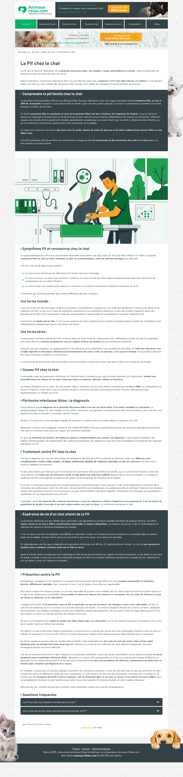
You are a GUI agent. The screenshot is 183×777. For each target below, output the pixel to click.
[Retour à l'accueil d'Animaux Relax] (35, 9)
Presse (76, 748)
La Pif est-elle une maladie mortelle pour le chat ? (49, 702)
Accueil (25, 24)
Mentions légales (101, 748)
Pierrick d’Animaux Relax (39, 724)
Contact (86, 748)
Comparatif (134, 24)
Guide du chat (91, 24)
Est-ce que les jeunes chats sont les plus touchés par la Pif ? (55, 710)
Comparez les (117, 37)
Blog (157, 24)
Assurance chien (47, 24)
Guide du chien (69, 24)
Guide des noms (112, 24)
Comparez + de (119, 9)
